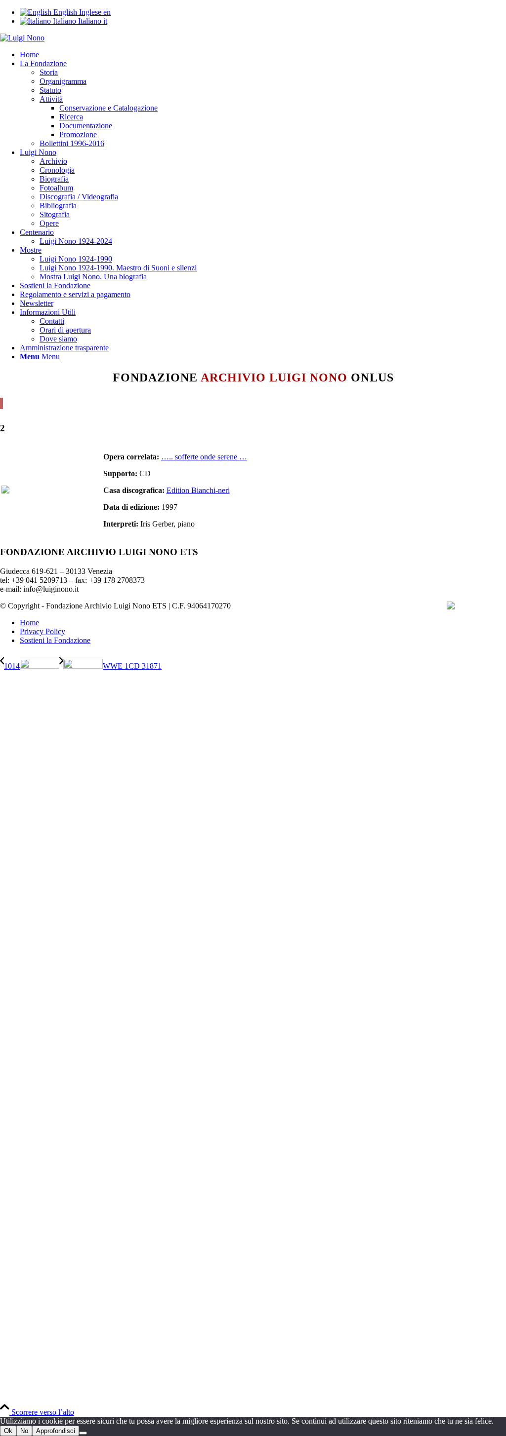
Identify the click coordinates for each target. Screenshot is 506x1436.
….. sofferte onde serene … (204, 457)
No (24, 1431)
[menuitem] (263, 54)
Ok (8, 1431)
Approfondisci (55, 1431)
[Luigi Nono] (22, 38)
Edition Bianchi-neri (198, 490)
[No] (83, 1433)
